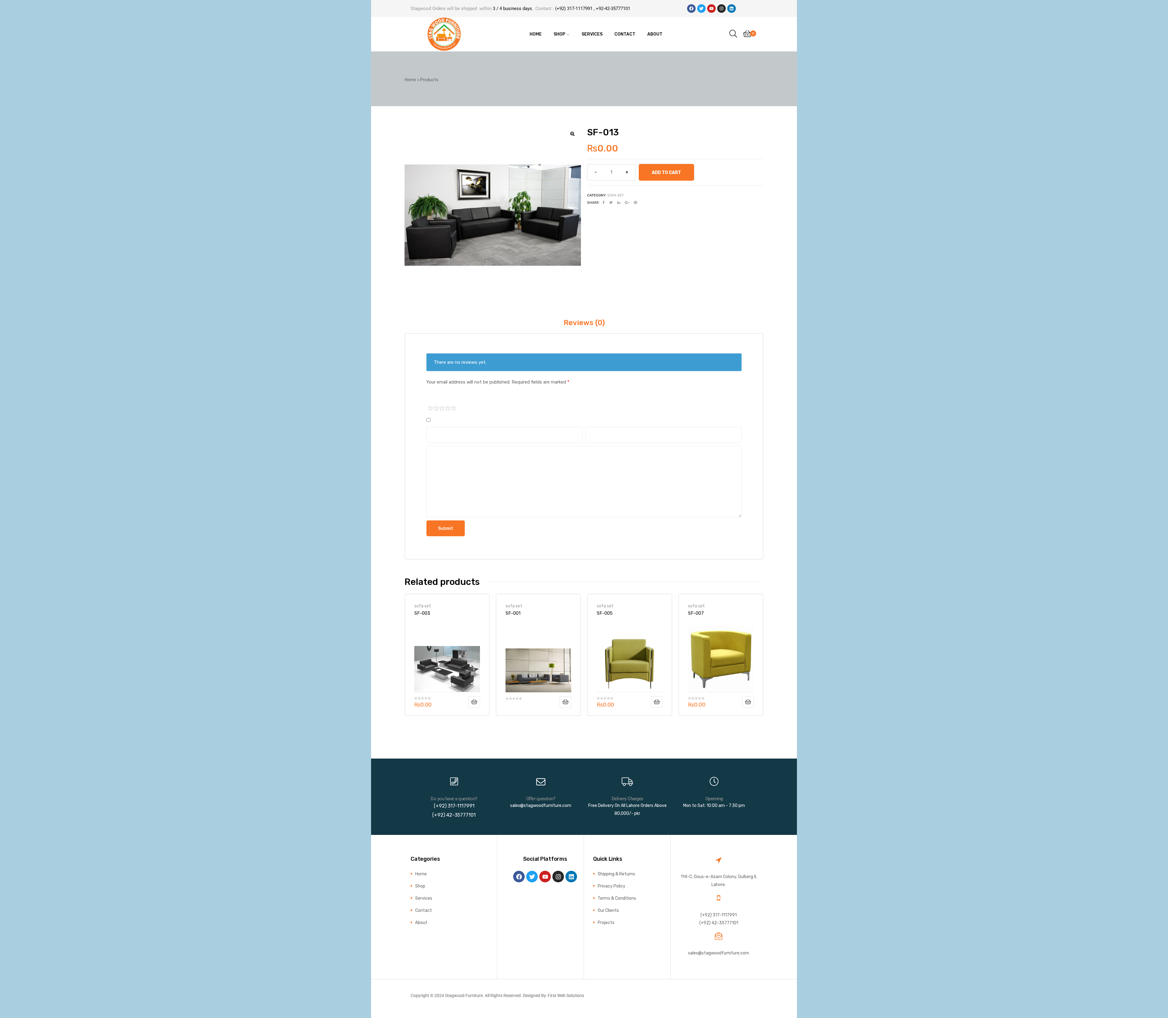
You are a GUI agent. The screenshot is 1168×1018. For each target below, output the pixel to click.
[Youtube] (711, 8)
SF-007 (696, 613)
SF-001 (513, 613)
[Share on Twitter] (611, 202)
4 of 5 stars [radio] (448, 408)
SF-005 (605, 613)
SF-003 (422, 613)
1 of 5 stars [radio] (430, 408)
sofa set (615, 195)
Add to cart (666, 172)
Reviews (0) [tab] (584, 322)
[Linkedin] (731, 8)
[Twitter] (701, 8)
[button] (572, 134)
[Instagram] (721, 8)
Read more (565, 702)
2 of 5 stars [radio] (436, 408)
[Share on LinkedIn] (618, 202)
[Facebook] (691, 8)
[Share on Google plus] (627, 202)
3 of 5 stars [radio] (442, 408)
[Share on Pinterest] (635, 202)
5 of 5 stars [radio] (454, 408)
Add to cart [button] (474, 702)
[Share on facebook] (604, 202)
